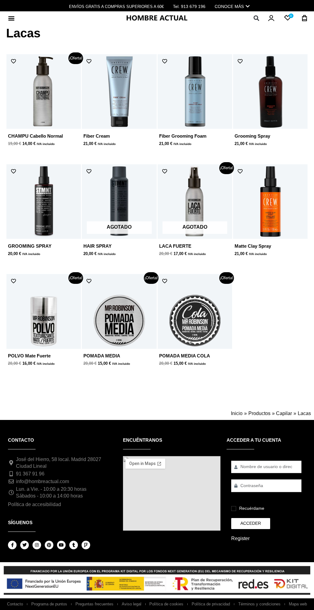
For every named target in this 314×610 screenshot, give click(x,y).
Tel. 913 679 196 (189, 6)
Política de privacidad (211, 604)
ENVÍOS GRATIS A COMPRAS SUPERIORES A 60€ (116, 6)
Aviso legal (131, 604)
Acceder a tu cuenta (254, 440)
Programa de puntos (49, 604)
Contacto (15, 604)
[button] (11, 18)
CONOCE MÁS (229, 6)
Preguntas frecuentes (94, 604)
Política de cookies (166, 604)
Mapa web (298, 604)
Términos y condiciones (259, 604)
